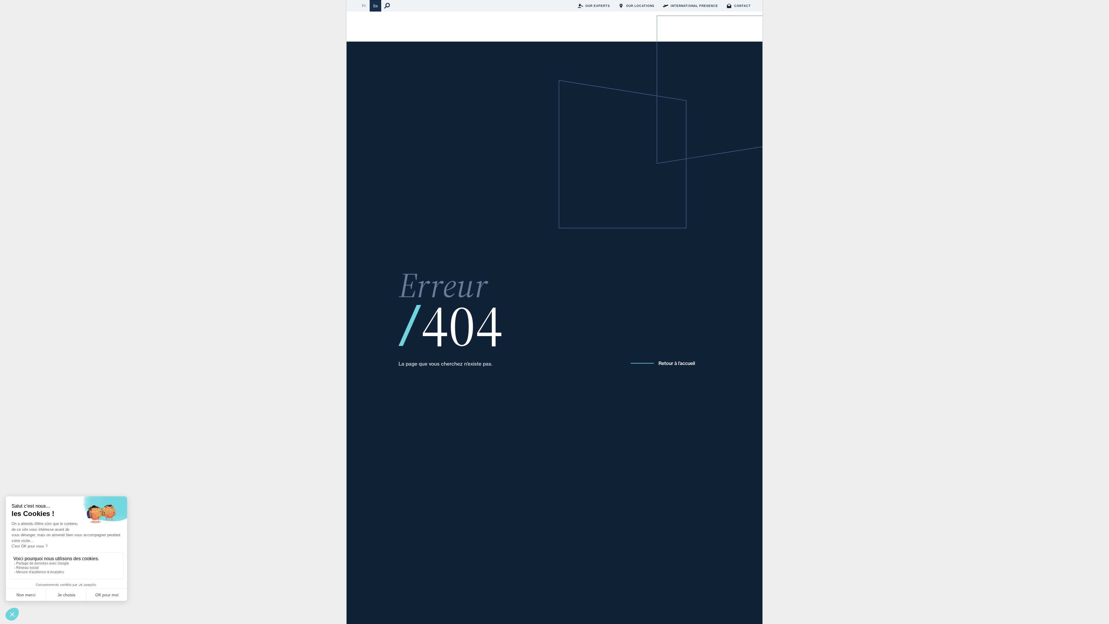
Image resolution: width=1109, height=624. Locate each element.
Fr (364, 5)
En (375, 5)
